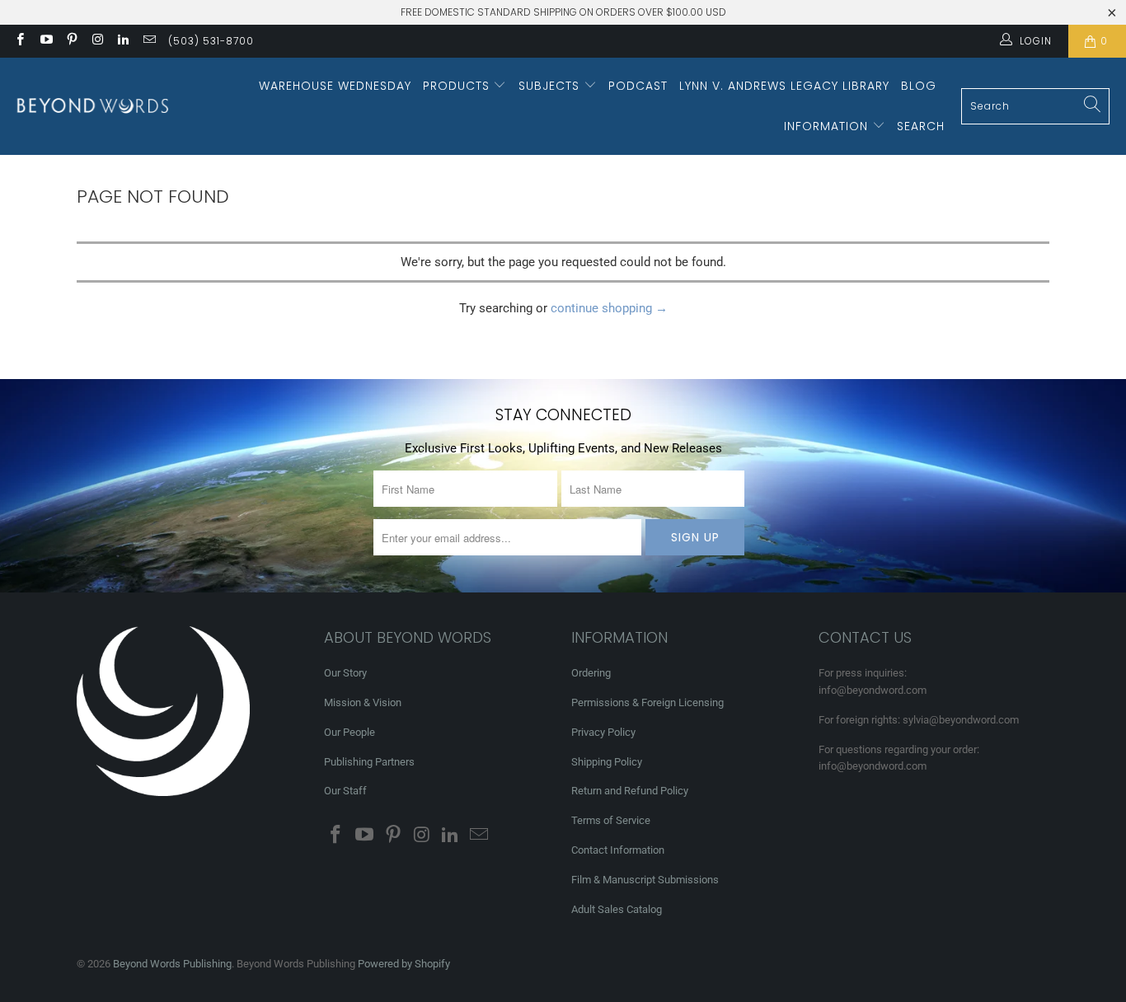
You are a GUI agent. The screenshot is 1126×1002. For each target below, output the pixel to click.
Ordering (591, 673)
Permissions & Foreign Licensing (647, 702)
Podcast (638, 85)
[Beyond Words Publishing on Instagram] (97, 41)
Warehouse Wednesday (335, 85)
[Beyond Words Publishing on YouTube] (45, 41)
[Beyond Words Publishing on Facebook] (19, 41)
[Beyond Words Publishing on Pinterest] (71, 41)
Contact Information (617, 850)
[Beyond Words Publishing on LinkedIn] (122, 41)
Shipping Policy (606, 762)
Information (828, 126)
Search (921, 126)
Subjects (551, 85)
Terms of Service (610, 820)
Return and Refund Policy (629, 790)
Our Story (345, 673)
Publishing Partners (369, 762)
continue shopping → (609, 308)
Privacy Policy (603, 732)
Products (458, 85)
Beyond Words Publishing (172, 964)
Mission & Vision (362, 702)
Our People (349, 732)
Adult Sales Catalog (616, 909)
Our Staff (345, 790)
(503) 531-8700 (211, 41)
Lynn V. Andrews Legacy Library (784, 85)
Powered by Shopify (404, 964)
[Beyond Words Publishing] (92, 106)
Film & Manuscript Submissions (645, 879)
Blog (918, 85)
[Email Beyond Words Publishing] (148, 41)
